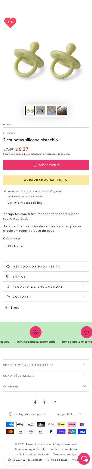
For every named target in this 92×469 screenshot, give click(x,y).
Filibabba (9, 133)
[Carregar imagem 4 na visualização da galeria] (62, 110)
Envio (27, 153)
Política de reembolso (63, 449)
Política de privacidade (34, 454)
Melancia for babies (38, 444)
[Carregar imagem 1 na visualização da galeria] (30, 110)
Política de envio (57, 459)
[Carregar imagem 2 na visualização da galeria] (40, 110)
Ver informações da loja (25, 203)
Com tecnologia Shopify (30, 449)
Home (6, 124)
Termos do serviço (64, 454)
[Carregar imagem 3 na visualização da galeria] (51, 110)
